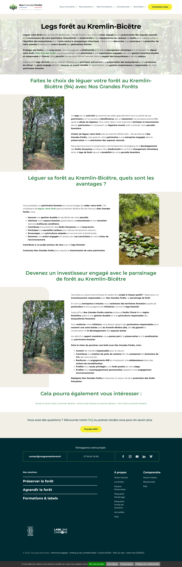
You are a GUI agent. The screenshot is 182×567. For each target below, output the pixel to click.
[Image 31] (60, 529)
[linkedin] (144, 456)
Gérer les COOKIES (135, 553)
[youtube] (137, 456)
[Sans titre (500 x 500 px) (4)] (30, 525)
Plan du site (119, 553)
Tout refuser (112, 564)
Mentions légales (59, 553)
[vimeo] (151, 456)
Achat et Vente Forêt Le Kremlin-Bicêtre (55, 403)
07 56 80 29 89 (91, 456)
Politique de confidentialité (83, 553)
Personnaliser (126, 564)
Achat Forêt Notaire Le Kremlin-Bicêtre (96, 403)
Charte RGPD (104, 553)
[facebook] (123, 456)
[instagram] (130, 456)
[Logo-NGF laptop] (25, 4)
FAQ (90, 420)
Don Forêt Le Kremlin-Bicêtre (132, 403)
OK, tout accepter (96, 564)
